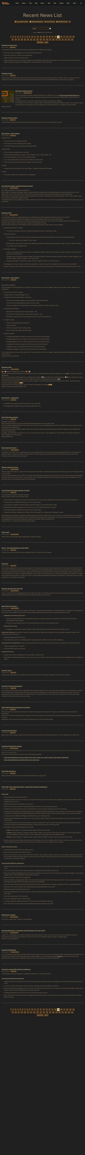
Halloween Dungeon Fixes (9, 45)
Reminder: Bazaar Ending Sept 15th (12, 588)
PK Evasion (5, 563)
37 (50, 39)
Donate (61, 3)
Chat (55, 3)
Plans (68, 3)
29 (25, 39)
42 (66, 39)
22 (67, 37)
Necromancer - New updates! (10, 278)
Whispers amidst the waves (10, 467)
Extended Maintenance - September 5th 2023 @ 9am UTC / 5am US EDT (23, 930)
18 (55, 37)
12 (38, 37)
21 (64, 37)
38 (53, 39)
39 (56, 39)
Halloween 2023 (6, 213)
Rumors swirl (5, 532)
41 (62, 39)
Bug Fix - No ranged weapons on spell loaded (15, 548)
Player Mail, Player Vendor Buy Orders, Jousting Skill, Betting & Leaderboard (24, 787)
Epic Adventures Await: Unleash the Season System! (17, 186)
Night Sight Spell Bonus (9, 771)
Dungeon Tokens (7, 670)
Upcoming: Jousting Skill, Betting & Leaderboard (16, 969)
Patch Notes (50, 21)
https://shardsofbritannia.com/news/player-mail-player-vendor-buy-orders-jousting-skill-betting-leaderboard (36, 757)
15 (46, 37)
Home (17, 3)
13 (41, 37)
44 (72, 39)
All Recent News (22, 21)
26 (16, 39)
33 (37, 39)
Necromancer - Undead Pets (10, 398)
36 (47, 39)
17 (52, 37)
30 (28, 39)
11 (35, 37)
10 (32, 37)
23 (70, 37)
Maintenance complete (8, 915)
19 (58, 37)
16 (49, 37)
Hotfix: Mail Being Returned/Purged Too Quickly (16, 707)
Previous (40, 42)
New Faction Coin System (9, 606)
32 (34, 39)
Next (46, 42)
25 (12, 39)
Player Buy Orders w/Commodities (12, 686)
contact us (60, 956)
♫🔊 (81, 3)
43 (69, 39)
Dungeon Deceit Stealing (9, 730)
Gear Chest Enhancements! (10, 417)
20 (61, 37)
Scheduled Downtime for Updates (12, 746)
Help (74, 3)
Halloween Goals (7, 367)
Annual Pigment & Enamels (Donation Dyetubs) (16, 490)
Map (36, 3)
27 (19, 39)
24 (73, 37)
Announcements (37, 21)
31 (31, 39)
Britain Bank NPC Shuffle (9, 448)
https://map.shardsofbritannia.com (69, 95)
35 (44, 39)
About (23, 3)
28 (22, 39)
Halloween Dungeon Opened (23, 91)
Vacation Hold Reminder (9, 950)
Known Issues (63, 21)
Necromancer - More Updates (11, 133)
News (42, 3)
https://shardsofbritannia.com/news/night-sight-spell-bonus (21, 760)
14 (43, 37)
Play (30, 3)
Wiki (49, 3)
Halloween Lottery (7, 73)
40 (59, 39)
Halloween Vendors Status (9, 118)
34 (41, 39)
